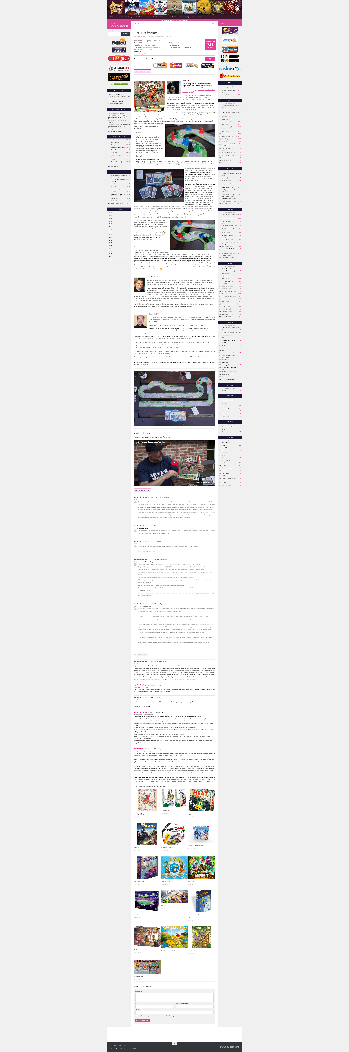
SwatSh (139, 654)
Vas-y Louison (147, 239)
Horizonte (224, 117)
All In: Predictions (226, 485)
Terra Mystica (114, 152)
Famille (136, 24)
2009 (110, 259)
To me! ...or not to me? (227, 304)
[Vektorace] (174, 834)
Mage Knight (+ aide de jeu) (118, 147)
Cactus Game (225, 299)
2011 (110, 254)
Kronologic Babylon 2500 (228, 148)
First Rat (136, 848)
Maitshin (224, 232)
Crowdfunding (184, 17)
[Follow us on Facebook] (112, 26)
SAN (223, 413)
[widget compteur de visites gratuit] (121, 84)
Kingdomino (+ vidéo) (168, 951)
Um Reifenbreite (139, 976)
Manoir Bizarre (226, 294)
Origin (136, 949)
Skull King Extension (227, 296)
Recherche (111, 31)
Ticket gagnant (165, 810)
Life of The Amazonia (116, 184)
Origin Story (225, 246)
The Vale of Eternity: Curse (229, 228)
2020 (110, 229)
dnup (223, 124)
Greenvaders (225, 163)
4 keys (223, 475)
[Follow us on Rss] (118, 26)
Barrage (113, 145)
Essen (148, 17)
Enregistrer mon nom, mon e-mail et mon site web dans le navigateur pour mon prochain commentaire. (164, 1016)
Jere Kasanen (147, 47)
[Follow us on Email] (127, 26)
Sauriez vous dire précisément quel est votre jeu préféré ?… (118, 117)
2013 (110, 248)
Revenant (224, 204)
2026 (110, 213)
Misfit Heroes (225, 473)
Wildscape (113, 186)
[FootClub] (147, 901)
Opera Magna (114, 198)
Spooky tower (225, 416)
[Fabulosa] (201, 937)
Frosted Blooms (226, 110)
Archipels (224, 482)
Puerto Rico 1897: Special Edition (230, 112)
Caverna (113, 159)
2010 (110, 256)
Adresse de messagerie (182, 1003)
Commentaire (139, 991)
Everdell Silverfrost (227, 201)
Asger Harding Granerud (147, 45)
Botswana (224, 311)
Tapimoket (145, 654)
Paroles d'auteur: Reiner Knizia (119, 203)
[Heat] (201, 800)
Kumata (224, 470)
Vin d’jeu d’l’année (158, 17)
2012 (110, 251)
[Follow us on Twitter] (115, 26)
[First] (147, 834)
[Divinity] (174, 867)
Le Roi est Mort (139, 814)
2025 (110, 215)
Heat (189, 814)
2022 (110, 224)
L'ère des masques (227, 468)
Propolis (224, 411)
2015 (110, 243)
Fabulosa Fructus (193, 951)
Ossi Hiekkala (155, 47)
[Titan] (201, 867)
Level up (224, 309)
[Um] (147, 967)
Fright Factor (225, 314)
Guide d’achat (172, 17)
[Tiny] (147, 867)
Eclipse (190, 88)
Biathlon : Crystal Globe (195, 846)
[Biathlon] (201, 833)
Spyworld (113, 191)
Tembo (223, 95)
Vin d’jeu (112, 17)
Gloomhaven (114, 166)
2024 (110, 218)
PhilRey (137, 37)
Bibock (223, 377)
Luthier (223, 122)
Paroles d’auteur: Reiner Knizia (116, 103)
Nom (137, 1003)
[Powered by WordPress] (116, 1048)
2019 (110, 232)
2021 (110, 226)
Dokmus (185, 88)
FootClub (136, 915)
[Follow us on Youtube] (121, 26)
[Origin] (147, 936)
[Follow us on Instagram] (124, 26)
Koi (222, 141)
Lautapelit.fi (149, 49)
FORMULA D (165, 905)
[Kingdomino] (174, 937)
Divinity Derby (165, 881)
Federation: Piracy (226, 198)
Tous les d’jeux (129, 17)
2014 (110, 245)
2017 (140, 43)
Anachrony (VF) (115, 140)
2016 (110, 240)
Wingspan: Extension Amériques (230, 353)
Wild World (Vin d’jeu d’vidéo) (115, 101)
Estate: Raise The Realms (228, 249)
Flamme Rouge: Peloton (141, 54)
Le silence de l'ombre (227, 158)
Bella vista (224, 316)
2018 (110, 234)
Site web (137, 1009)
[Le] (147, 800)
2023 (110, 221)
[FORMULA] (174, 896)
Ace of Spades (225, 257)
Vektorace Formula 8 (167, 848)
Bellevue (121, 113)
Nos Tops (139, 17)
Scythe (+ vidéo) (115, 142)
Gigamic (142, 49)
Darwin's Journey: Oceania (118, 189)
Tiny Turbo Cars (139, 881)
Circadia (110, 100)
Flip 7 (223, 301)
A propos (120, 17)
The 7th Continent (115, 150)
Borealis (224, 160)
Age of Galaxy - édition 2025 (229, 105)
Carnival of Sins (115, 201)
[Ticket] (174, 798)
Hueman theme (132, 1048)
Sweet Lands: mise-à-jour (115, 94)
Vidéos (193, 17)
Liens (199, 17)
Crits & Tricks (225, 239)
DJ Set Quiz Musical (227, 152)
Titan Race (191, 881)
